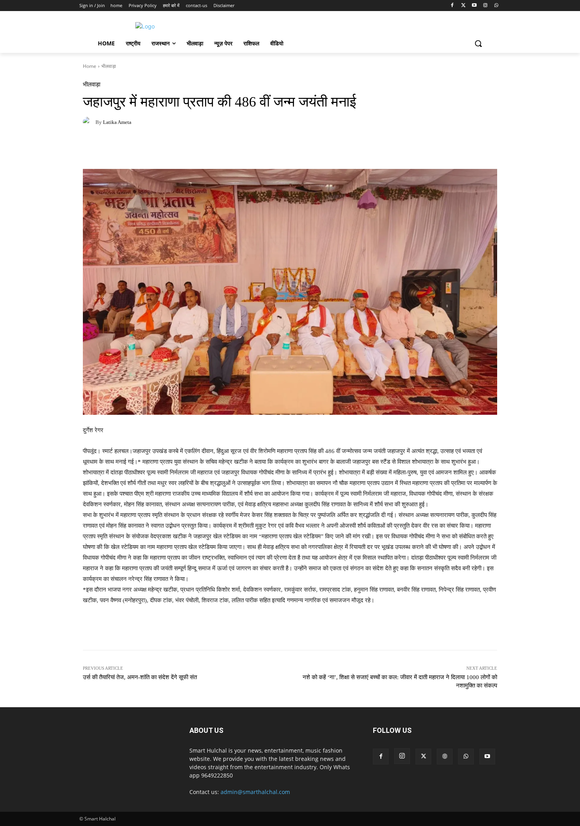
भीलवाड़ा (108, 66)
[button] (478, 43)
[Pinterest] (127, 149)
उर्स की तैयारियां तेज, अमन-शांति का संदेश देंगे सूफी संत (140, 677)
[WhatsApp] (496, 5)
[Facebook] (452, 5)
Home (89, 66)
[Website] (445, 756)
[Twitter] (463, 5)
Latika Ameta (117, 122)
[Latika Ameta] (89, 122)
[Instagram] (485, 5)
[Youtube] (474, 5)
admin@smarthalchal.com (255, 792)
